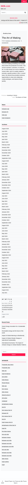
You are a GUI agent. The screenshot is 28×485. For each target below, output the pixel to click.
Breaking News (7, 33)
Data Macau (5, 379)
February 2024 (6, 209)
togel (3, 464)
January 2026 (5, 147)
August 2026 (5, 128)
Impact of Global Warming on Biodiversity (13, 335)
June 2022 (5, 263)
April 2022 (4, 268)
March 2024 (5, 206)
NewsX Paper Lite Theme (12, 481)
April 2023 (4, 236)
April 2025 (4, 171)
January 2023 (5, 244)
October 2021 (5, 284)
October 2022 (5, 252)
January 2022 (5, 276)
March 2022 (5, 271)
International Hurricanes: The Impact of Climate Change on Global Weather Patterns (14, 344)
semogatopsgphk (5, 42)
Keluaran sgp (5, 109)
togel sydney (5, 461)
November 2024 (6, 185)
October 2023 (5, 220)
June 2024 (5, 198)
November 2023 (6, 217)
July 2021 (4, 292)
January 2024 (5, 212)
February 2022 (6, 274)
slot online (4, 376)
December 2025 (6, 150)
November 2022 (6, 249)
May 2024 (4, 201)
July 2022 (4, 260)
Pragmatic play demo (7, 364)
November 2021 (6, 282)
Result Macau (5, 383)
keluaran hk (5, 112)
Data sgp (4, 115)
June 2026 (5, 134)
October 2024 (5, 187)
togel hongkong (6, 373)
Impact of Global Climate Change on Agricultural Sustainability (12, 339)
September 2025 (6, 158)
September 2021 (6, 287)
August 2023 (5, 225)
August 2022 (5, 257)
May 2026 (4, 136)
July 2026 (4, 131)
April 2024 (4, 204)
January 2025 (5, 179)
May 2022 (4, 265)
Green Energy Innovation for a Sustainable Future (13, 327)
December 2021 (6, 279)
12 (5, 305)
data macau (5, 458)
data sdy (4, 370)
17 (2, 307)
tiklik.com (5, 6)
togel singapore (6, 118)
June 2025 (5, 166)
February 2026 (6, 144)
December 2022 (6, 247)
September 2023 (6, 222)
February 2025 (6, 177)
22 (10, 307)
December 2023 (6, 214)
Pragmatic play (6, 367)
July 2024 (4, 196)
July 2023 (4, 228)
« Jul (3, 316)
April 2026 (4, 139)
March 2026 (5, 142)
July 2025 (4, 163)
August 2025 (5, 161)
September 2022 (6, 255)
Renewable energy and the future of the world (12, 332)
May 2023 (4, 233)
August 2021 (5, 290)
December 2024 (6, 182)
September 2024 (6, 190)
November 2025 (6, 153)
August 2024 (5, 193)
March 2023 (5, 239)
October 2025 (5, 155)
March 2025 (5, 174)
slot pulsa (4, 398)
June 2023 (5, 231)
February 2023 (6, 241)
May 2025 (4, 169)
